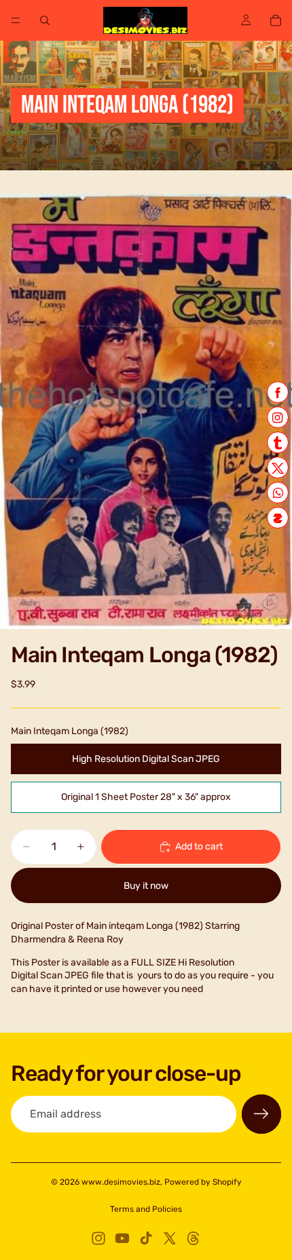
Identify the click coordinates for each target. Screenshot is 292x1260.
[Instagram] (98, 1238)
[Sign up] (261, 1114)
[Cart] (276, 20)
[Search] (45, 20)
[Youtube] (122, 1238)
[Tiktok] (146, 1238)
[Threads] (193, 1238)
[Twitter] (170, 1238)
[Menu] (15, 20)
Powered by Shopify (203, 1182)
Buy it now (146, 886)
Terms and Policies (146, 1209)
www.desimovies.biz (120, 1182)
